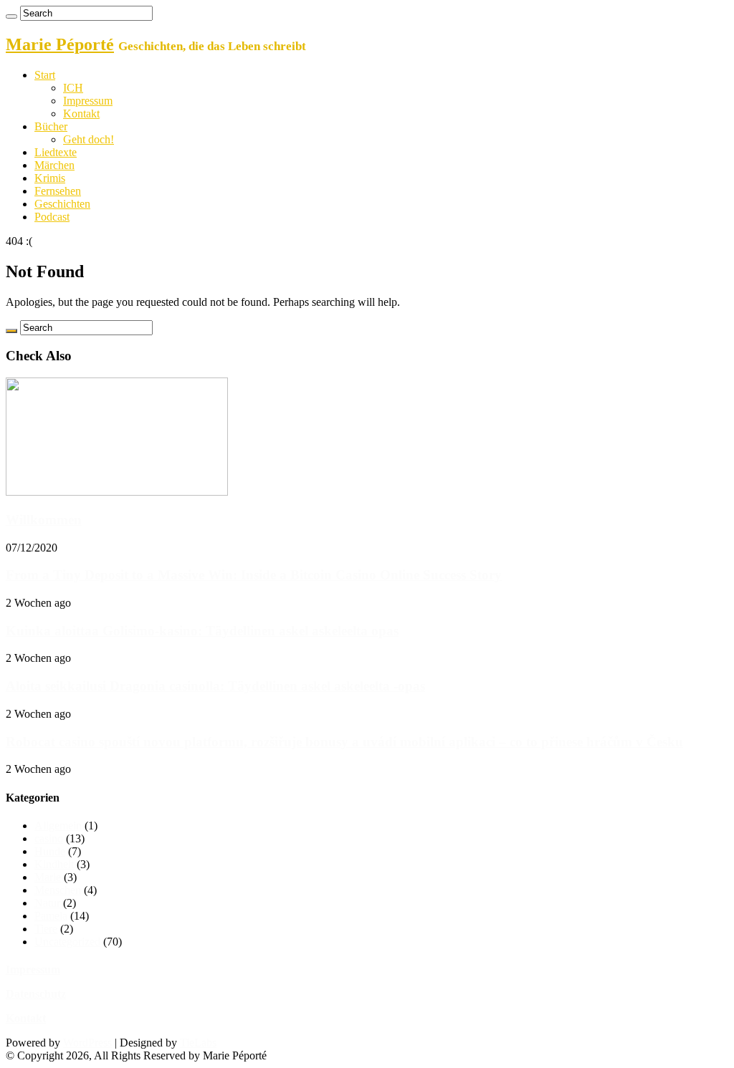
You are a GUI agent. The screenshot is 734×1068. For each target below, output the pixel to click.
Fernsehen (57, 191)
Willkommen (44, 519)
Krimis (49, 178)
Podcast (52, 217)
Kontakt (81, 113)
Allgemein (58, 825)
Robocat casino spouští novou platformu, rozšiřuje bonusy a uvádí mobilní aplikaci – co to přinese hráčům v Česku (344, 741)
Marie (47, 877)
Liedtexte (55, 152)
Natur (47, 903)
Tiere (45, 929)
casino (48, 838)
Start (44, 75)
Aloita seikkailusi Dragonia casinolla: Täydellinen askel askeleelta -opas (215, 685)
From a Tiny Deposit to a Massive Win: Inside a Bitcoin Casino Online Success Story (254, 574)
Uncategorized (67, 941)
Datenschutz (36, 994)
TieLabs (198, 1042)
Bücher (50, 126)
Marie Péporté (60, 44)
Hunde (49, 851)
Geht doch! (88, 139)
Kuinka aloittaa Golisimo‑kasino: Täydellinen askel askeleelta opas (202, 630)
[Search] (11, 16)
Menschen (57, 890)
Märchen (54, 165)
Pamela (50, 916)
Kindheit (54, 864)
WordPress (87, 1042)
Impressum (88, 101)
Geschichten (62, 204)
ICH (73, 88)
